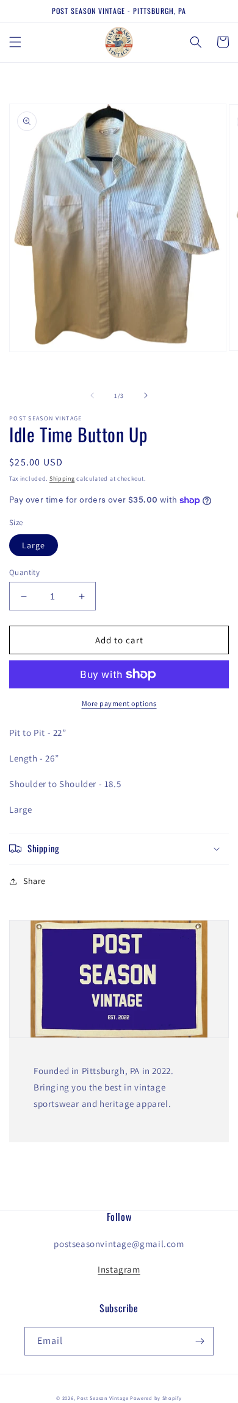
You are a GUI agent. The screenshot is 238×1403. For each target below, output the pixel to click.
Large (33, 545)
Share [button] (34, 880)
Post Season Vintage (102, 1397)
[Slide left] (92, 395)
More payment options (119, 703)
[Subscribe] (199, 1341)
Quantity (24, 572)
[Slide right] (145, 395)
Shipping (62, 478)
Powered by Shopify (156, 1397)
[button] (15, 42)
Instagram (119, 1269)
